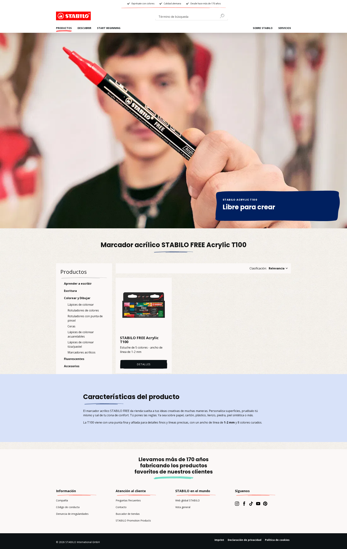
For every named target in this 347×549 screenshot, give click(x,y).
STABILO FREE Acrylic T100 (139, 340)
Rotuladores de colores (83, 310)
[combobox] (191, 17)
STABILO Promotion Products (133, 520)
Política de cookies (277, 540)
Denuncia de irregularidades (72, 514)
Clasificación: (258, 268)
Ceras (71, 326)
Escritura (70, 291)
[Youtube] (258, 503)
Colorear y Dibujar (77, 298)
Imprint (219, 540)
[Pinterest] (265, 503)
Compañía (62, 500)
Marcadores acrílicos (81, 352)
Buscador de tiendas (128, 514)
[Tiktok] (251, 503)
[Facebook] (244, 503)
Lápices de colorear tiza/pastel (81, 344)
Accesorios (71, 366)
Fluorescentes (74, 359)
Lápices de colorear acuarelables (81, 334)
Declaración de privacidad (244, 540)
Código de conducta (68, 507)
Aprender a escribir (78, 284)
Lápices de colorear (81, 305)
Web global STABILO (187, 500)
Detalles (143, 364)
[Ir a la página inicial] (74, 16)
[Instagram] (237, 503)
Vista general (182, 507)
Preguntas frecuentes (128, 500)
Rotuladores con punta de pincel (85, 318)
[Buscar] (224, 15)
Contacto (121, 507)
